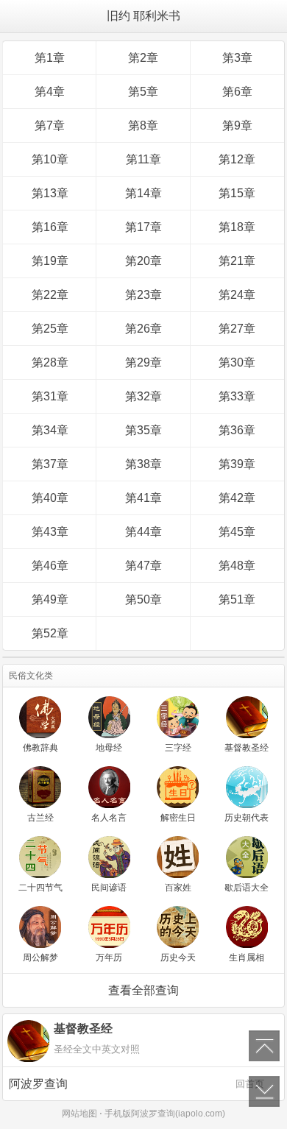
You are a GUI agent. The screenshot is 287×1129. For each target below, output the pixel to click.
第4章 (50, 91)
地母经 (109, 748)
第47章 (143, 565)
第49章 (50, 599)
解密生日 (178, 818)
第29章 (143, 362)
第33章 (237, 396)
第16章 (50, 227)
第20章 (143, 261)
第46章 (50, 565)
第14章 (143, 193)
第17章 (143, 227)
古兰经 (40, 818)
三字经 (178, 748)
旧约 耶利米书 (143, 16)
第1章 (50, 58)
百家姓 (178, 887)
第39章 (237, 464)
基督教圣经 (246, 748)
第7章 (50, 125)
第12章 (237, 159)
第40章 (50, 498)
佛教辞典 (40, 748)
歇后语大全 (246, 887)
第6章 (237, 91)
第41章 (143, 498)
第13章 (50, 193)
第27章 (237, 328)
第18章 (237, 227)
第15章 (237, 193)
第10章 (50, 159)
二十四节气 (40, 887)
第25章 (50, 328)
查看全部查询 (143, 990)
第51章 (237, 599)
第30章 (237, 362)
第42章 (237, 498)
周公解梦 (40, 957)
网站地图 (79, 1113)
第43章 (50, 531)
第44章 (143, 531)
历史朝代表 (246, 818)
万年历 (109, 957)
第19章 (50, 261)
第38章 (143, 464)
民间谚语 (109, 887)
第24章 (237, 295)
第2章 (143, 58)
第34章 (50, 430)
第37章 (50, 464)
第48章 (237, 565)
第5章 (143, 91)
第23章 (143, 295)
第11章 (143, 159)
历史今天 (178, 957)
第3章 (237, 58)
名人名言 (109, 818)
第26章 (143, 328)
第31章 (50, 396)
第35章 (143, 430)
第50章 (143, 599)
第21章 (237, 261)
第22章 (50, 295)
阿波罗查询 (136, 1083)
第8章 (143, 125)
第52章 (50, 633)
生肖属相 (246, 957)
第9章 (237, 125)
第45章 (237, 531)
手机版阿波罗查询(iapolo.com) (164, 1113)
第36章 (237, 430)
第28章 (50, 362)
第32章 (143, 396)
